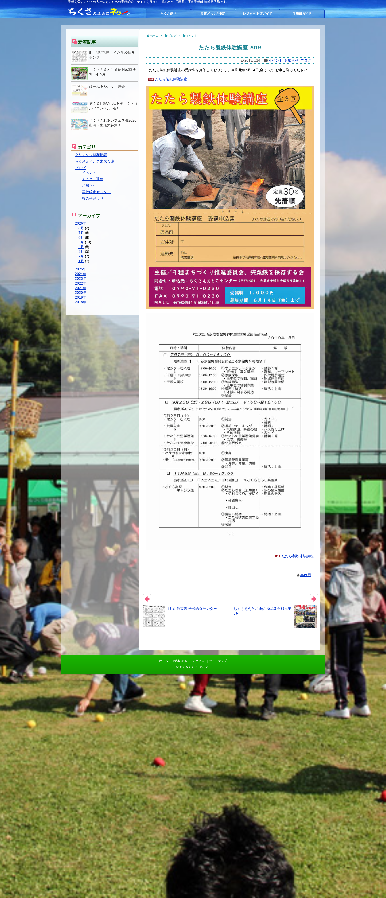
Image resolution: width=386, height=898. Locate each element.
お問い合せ (180, 661)
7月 (81, 233)
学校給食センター (96, 192)
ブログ (305, 60)
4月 (81, 247)
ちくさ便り (168, 13)
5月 (81, 242)
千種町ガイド (302, 13)
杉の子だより (92, 198)
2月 (81, 256)
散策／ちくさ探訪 (213, 13)
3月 (81, 251)
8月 (81, 228)
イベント (275, 60)
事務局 (305, 575)
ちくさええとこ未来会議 (94, 161)
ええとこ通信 (92, 179)
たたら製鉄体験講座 (171, 79)
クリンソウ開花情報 (91, 155)
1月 (81, 261)
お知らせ (291, 60)
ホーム (163, 661)
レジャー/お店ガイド (257, 13)
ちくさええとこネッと (194, 667)
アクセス (198, 661)
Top (375, 887)
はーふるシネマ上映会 (107, 86)
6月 (81, 237)
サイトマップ (218, 661)
